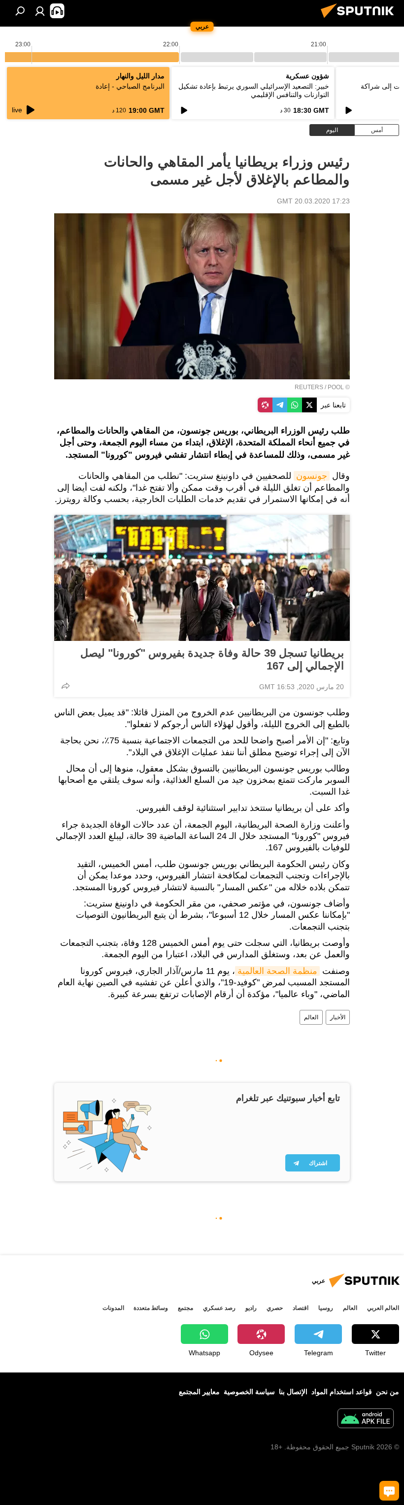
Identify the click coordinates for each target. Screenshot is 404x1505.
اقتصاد (300, 1307)
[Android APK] (365, 1419)
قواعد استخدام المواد (341, 1392)
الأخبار (337, 1017)
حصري (275, 1307)
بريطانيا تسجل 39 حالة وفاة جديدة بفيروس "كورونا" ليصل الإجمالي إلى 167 (212, 659)
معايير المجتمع (199, 1392)
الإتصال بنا (293, 1392)
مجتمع (185, 1307)
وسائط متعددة (151, 1307)
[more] (65, 686)
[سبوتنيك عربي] (360, 19)
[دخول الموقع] (40, 11)
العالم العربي (383, 1307)
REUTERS (309, 387)
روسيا (325, 1307)
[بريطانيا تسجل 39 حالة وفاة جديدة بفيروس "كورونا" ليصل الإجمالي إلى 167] (202, 578)
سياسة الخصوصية (249, 1392)
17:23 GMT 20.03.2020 (313, 201)
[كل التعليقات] (389, 1491)
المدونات (113, 1307)
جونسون (311, 476)
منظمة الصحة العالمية (277, 971)
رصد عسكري (219, 1307)
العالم (311, 1017)
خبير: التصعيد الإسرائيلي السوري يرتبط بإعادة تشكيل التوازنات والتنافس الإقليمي (253, 90)
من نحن (387, 1392)
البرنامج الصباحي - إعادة (130, 86)
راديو (251, 1307)
